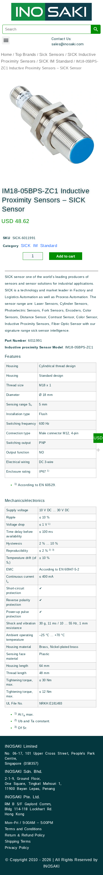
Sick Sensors (51, 54)
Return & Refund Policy (25, 835)
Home (6, 54)
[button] (6, 40)
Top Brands (25, 54)
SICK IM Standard (56, 61)
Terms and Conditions (23, 829)
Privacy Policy (17, 848)
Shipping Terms (18, 841)
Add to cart (65, 256)
